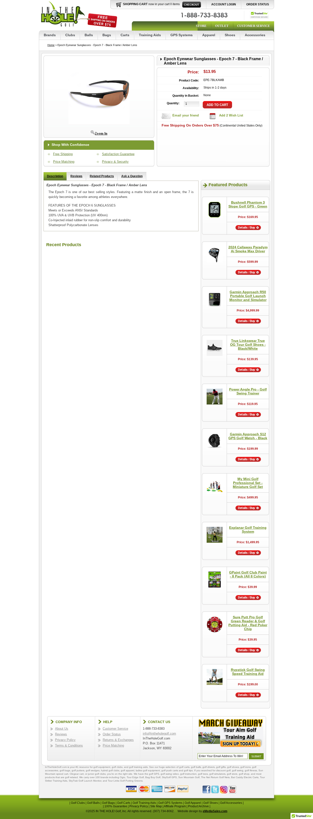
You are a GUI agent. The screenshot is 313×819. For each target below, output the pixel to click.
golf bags (65, 770)
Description (55, 176)
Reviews (76, 176)
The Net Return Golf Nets (215, 777)
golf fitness (251, 770)
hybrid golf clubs (110, 770)
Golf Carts (123, 803)
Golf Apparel (193, 803)
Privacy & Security (115, 161)
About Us (61, 728)
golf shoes (233, 767)
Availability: (191, 88)
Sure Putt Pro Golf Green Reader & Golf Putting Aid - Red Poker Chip (247, 623)
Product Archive (198, 806)
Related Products (102, 176)
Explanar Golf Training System (248, 529)
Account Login (223, 4)
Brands (50, 35)
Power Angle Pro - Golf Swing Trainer (248, 391)
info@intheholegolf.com (159, 733)
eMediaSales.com (215, 811)
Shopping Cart (135, 4)
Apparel (208, 35)
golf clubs (117, 767)
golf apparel (127, 770)
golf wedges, (93, 770)
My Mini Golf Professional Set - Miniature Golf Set (248, 483)
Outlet (222, 26)
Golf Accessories (231, 803)
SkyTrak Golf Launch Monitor (85, 780)
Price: (193, 72)
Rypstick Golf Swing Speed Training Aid (248, 672)
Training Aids (150, 35)
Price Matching (63, 161)
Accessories (255, 35)
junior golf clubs (97, 774)
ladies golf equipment (148, 770)
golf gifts (221, 767)
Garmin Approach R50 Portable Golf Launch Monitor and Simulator (248, 296)
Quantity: (173, 103)
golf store (232, 774)
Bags (106, 35)
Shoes (230, 35)
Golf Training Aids (144, 803)
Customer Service (253, 26)
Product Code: (189, 80)
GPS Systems (181, 35)
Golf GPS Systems (170, 803)
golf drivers (208, 767)
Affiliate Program (175, 806)
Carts (125, 35)
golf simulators (217, 774)
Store (201, 26)
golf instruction (188, 774)
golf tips (188, 770)
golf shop (244, 774)
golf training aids (138, 767)
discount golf (223, 770)
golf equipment (101, 767)
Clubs (70, 35)
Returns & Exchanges (118, 740)
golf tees (203, 774)
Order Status (257, 4)
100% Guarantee (115, 806)
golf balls (196, 767)
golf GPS (154, 774)
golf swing (237, 770)
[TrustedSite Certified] (259, 15)
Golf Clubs (78, 803)
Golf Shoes (210, 803)
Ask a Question (132, 176)
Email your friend (185, 115)
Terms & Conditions (69, 745)
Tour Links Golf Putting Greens (125, 780)
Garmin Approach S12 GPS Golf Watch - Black (247, 436)
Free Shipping (63, 154)
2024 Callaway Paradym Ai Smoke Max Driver (248, 249)
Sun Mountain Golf (189, 777)
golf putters (78, 770)
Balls (89, 35)
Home (51, 45)
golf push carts (169, 770)
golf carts (184, 767)
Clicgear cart (77, 774)
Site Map (156, 806)
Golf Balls (93, 803)
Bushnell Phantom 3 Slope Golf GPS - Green (247, 204)
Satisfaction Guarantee (118, 154)
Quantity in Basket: (185, 95)
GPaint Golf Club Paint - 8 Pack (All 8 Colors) (248, 574)
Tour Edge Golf (135, 777)
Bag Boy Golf (152, 777)
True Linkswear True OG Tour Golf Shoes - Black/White (248, 344)
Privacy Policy (65, 740)
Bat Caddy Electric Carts (244, 777)
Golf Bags (108, 803)
